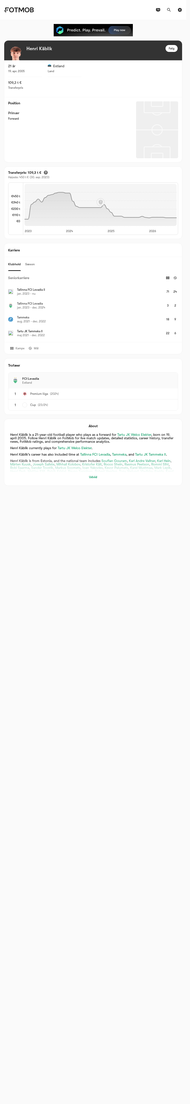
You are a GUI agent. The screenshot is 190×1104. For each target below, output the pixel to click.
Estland (58, 66)
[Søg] (168, 9)
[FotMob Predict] (93, 30)
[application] (100, 209)
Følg (171, 48)
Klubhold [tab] (14, 264)
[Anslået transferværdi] (46, 173)
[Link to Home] (19, 9)
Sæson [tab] (30, 264)
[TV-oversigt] (158, 9)
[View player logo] (16, 53)
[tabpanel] (93, 306)
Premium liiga (39, 394)
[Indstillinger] (179, 9)
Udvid (93, 477)
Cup (33, 405)
